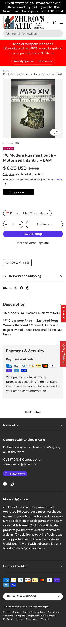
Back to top (33, 412)
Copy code (47, 61)
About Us (8, 615)
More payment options (33, 243)
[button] (54, 22)
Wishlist (44, 619)
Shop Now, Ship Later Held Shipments (36, 615)
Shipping (8, 174)
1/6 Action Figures (13, 619)
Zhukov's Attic (11, 143)
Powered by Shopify (38, 606)
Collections (54, 612)
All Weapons (29, 44)
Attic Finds (31, 619)
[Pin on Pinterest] (28, 288)
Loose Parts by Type (34, 612)
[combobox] (33, 33)
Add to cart (44, 224)
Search (16, 612)
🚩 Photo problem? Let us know (27, 213)
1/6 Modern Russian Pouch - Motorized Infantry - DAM (32, 74)
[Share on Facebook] (22, 288)
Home (6, 71)
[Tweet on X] (15, 288)
